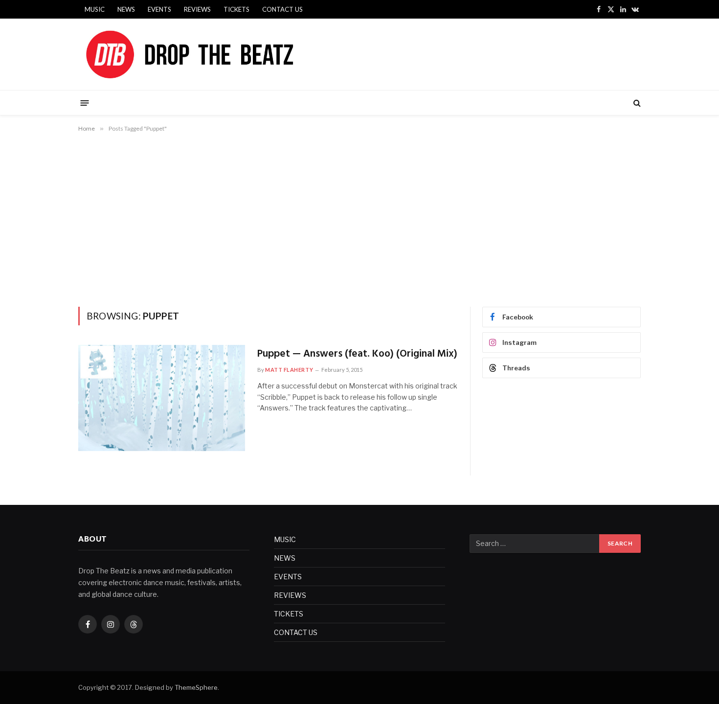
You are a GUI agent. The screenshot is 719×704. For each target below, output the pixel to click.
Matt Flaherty (289, 369)
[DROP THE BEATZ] (212, 54)
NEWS (126, 9)
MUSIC (95, 9)
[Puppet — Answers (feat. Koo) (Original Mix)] (161, 398)
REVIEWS (197, 9)
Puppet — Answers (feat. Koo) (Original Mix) (357, 354)
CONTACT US (282, 9)
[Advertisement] (359, 217)
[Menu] (85, 102)
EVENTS (159, 9)
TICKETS (236, 9)
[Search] (636, 103)
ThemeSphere (196, 687)
